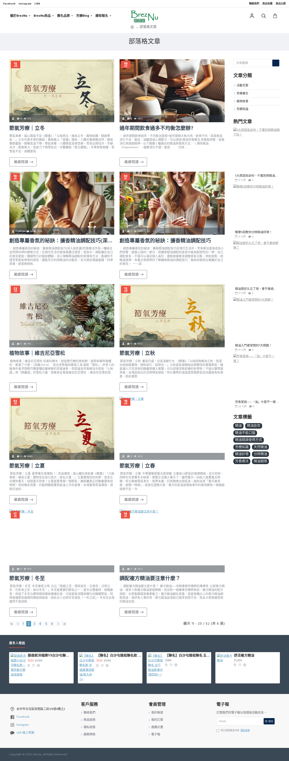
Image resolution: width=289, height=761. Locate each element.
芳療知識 (242, 447)
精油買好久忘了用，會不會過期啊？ (256, 289)
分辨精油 (260, 454)
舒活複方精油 (244, 656)
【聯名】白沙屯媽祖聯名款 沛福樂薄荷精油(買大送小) (118, 656)
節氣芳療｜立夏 (27, 466)
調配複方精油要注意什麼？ (150, 579)
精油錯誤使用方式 (248, 439)
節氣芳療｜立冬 (27, 128)
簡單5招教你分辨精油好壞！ (253, 232)
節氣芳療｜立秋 (137, 353)
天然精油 (260, 447)
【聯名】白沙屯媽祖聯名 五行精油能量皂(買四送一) (187, 656)
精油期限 (260, 461)
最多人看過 (17, 643)
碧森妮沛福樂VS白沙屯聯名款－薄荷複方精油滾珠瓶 (50, 656)
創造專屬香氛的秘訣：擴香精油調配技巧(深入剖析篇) (61, 241)
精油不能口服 (245, 433)
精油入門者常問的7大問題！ (253, 345)
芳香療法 (242, 461)
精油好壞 (242, 454)
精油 (238, 425)
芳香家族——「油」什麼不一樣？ (256, 402)
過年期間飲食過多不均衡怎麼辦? (156, 128)
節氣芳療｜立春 (137, 466)
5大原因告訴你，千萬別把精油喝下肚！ (256, 175)
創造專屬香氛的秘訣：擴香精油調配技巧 (165, 241)
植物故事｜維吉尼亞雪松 (37, 353)
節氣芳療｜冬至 (27, 579)
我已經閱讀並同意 (235, 730)
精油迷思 (253, 425)
